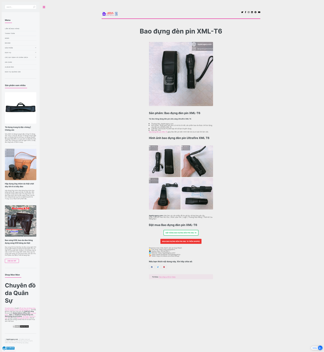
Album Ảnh (9, 67)
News (174, 277)
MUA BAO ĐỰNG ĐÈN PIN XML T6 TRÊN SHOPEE (181, 241)
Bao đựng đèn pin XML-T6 (158, 132)
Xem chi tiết (12, 261)
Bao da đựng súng (29, 308)
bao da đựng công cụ (23, 310)
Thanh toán (10, 33)
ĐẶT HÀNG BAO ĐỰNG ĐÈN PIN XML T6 (181, 233)
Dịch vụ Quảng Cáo (13, 72)
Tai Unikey (25, 342)
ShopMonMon (9, 308)
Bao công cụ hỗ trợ (165, 277)
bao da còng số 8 (10, 310)
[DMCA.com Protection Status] (20, 326)
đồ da (21, 308)
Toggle (44, 7)
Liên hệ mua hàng (12, 28)
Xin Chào (8, 62)
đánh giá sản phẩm (23, 318)
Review (7, 43)
